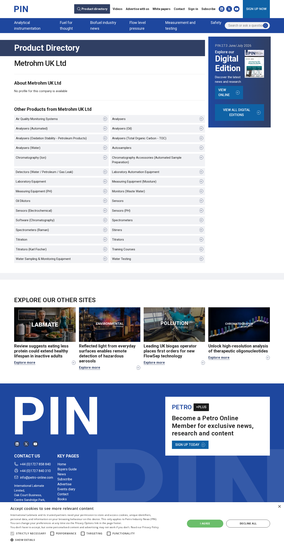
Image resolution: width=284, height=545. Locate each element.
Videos (117, 9)
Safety (216, 22)
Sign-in (193, 9)
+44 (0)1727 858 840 (35, 464)
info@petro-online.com (36, 478)
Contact (179, 9)
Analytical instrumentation (27, 25)
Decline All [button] (248, 523)
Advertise (64, 484)
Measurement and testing (180, 25)
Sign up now (256, 9)
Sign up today (187, 445)
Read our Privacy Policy (145, 527)
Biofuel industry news (103, 25)
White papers (161, 9)
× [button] (279, 506)
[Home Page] (21, 9)
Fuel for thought (66, 25)
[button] (12, 533)
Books (62, 499)
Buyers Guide (67, 469)
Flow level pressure (138, 25)
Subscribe (208, 9)
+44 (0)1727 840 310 (35, 471)
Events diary (66, 489)
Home (61, 464)
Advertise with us (137, 9)
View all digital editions (236, 112)
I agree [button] (205, 523)
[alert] (142, 523)
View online (224, 92)
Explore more (24, 363)
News (61, 474)
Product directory (94, 9)
